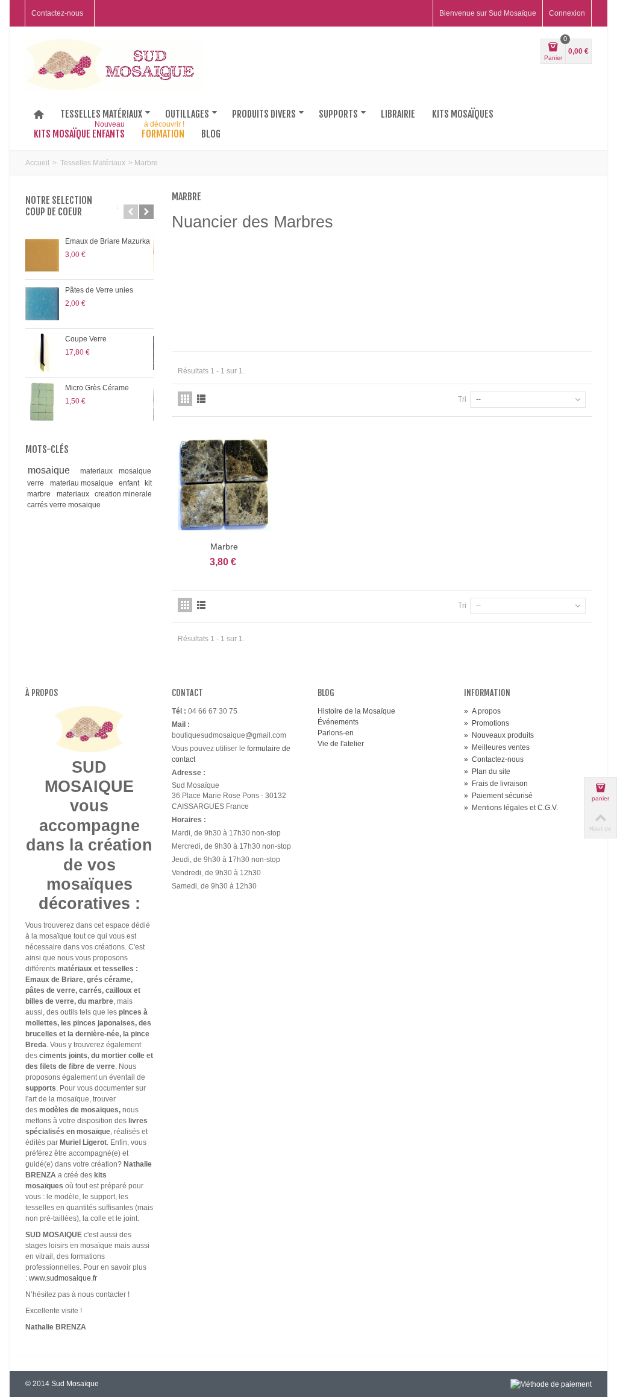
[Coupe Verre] (42, 353)
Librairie (398, 114)
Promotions (486, 723)
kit (148, 483)
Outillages (187, 114)
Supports (338, 114)
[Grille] (185, 398)
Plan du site (487, 771)
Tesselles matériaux (101, 114)
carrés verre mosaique (64, 505)
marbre (39, 494)
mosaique (52, 470)
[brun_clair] (285, 321)
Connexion (567, 13)
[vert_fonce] (362, 321)
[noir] (439, 321)
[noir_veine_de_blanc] (400, 321)
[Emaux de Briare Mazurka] (42, 255)
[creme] (362, 282)
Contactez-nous (57, 13)
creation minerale (123, 494)
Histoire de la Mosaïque (356, 711)
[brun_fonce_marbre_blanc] (323, 321)
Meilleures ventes (497, 747)
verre (36, 483)
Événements (338, 722)
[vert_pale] (323, 282)
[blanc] (285, 282)
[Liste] (201, 398)
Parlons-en (336, 733)
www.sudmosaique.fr (63, 1278)
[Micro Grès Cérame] (42, 401)
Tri (462, 399)
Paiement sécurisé (498, 795)
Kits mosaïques (462, 114)
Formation (163, 131)
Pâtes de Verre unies (99, 290)
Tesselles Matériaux (92, 163)
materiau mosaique (82, 483)
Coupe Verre (86, 339)
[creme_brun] (400, 282)
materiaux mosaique (115, 471)
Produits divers (264, 114)
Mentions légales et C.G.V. (511, 807)
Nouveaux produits (499, 735)
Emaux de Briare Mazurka (107, 241)
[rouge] (439, 282)
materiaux (74, 494)
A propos (482, 711)
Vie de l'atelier (341, 744)
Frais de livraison (496, 783)
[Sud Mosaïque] (113, 64)
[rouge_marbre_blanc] (478, 282)
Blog (211, 134)
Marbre (224, 546)
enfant (130, 483)
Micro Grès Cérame (97, 388)
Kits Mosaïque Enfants (79, 131)
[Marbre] (224, 484)
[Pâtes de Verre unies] (42, 304)
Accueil (37, 163)
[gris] (478, 321)
